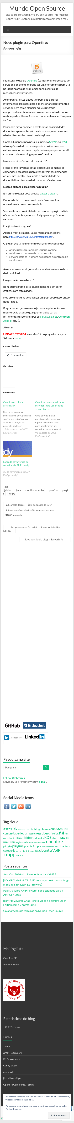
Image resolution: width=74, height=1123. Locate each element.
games (6, 838)
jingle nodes (38, 838)
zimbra (19, 855)
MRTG (44, 316)
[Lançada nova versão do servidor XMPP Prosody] (17, 449)
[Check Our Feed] (20, 804)
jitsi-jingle (8, 1071)
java (18, 490)
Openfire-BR (10, 958)
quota (51, 846)
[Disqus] (37, 589)
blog (37, 829)
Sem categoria (39, 509)
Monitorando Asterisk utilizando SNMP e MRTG (31, 529)
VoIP (56, 850)
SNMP (53, 141)
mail (6, 842)
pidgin (7, 846)
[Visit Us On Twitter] (13, 804)
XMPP (6, 1046)
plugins (27, 509)
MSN (12, 842)
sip (27, 850)
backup (21, 829)
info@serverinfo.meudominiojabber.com (31, 236)
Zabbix (7, 320)
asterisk (10, 828)
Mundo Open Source (37, 8)
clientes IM (59, 829)
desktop (33, 833)
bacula (29, 829)
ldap (54, 838)
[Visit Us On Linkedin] (27, 804)
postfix (28, 846)
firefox (55, 833)
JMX (64, 141)
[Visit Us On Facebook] (6, 804)
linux (60, 837)
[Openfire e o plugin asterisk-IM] (19, 417)
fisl (61, 833)
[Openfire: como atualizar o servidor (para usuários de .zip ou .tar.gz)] (51, 419)
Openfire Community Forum (18, 1084)
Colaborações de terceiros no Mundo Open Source (33, 910)
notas (26, 842)
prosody (45, 846)
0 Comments (15, 515)
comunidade (11, 833)
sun (37, 851)
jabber (8, 490)
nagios (18, 842)
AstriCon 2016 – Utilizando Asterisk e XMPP (29, 874)
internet (19, 838)
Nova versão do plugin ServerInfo (45, 539)
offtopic (33, 842)
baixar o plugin (48, 193)
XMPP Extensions (12, 1052)
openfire (53, 490)
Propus (37, 846)
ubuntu (45, 850)
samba (59, 846)
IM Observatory (11, 1059)
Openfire (32, 80)
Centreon (64, 316)
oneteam (41, 842)
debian (23, 833)
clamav (45, 829)
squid (32, 851)
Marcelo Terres (16, 504)
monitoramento (34, 490)
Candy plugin (10, 1065)
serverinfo (20, 851)
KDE (47, 837)
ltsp (67, 838)
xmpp (12, 493)
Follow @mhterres (14, 777)
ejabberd (43, 833)
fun (66, 833)
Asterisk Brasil (11, 964)
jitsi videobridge (11, 1078)
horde (12, 838)
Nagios (53, 316)
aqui (18, 338)
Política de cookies (14, 1109)
